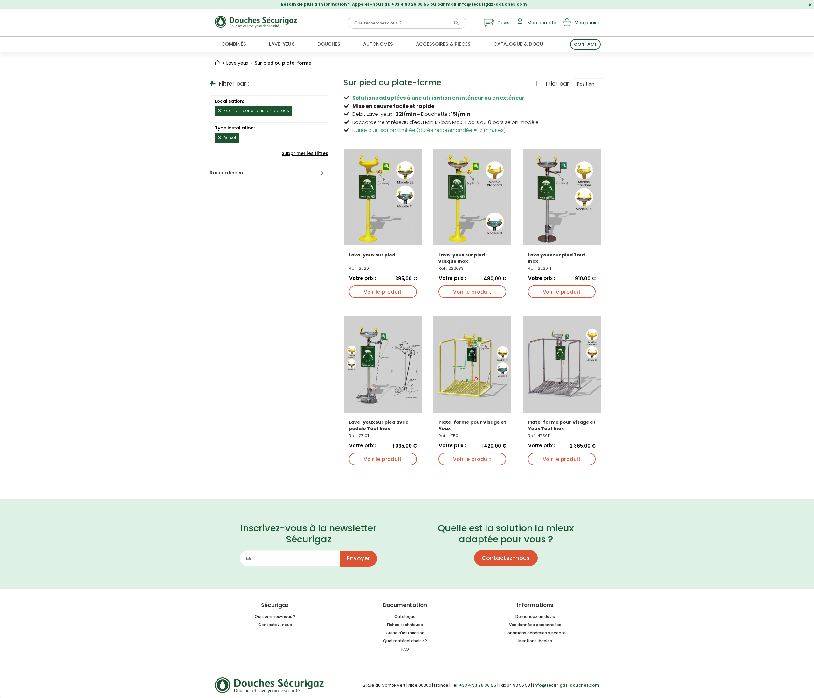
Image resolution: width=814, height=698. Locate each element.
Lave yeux (237, 63)
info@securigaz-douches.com (492, 4)
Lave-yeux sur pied (372, 255)
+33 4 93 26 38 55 (410, 4)
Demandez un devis (535, 616)
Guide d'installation (405, 633)
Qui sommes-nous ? (275, 616)
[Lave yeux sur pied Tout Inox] (562, 197)
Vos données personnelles (535, 624)
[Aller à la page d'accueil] (217, 63)
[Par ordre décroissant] (538, 83)
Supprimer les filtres (305, 153)
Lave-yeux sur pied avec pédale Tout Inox (378, 425)
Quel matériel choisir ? (405, 641)
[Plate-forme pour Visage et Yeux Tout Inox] (562, 364)
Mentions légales (535, 641)
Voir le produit (383, 292)
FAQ (405, 649)
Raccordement (227, 173)
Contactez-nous (506, 558)
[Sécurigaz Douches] (256, 20)
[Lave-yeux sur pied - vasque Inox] (472, 197)
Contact (585, 44)
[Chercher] (456, 23)
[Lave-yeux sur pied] (383, 197)
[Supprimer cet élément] (219, 111)
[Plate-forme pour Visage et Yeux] (472, 364)
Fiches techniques (405, 624)
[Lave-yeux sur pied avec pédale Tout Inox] (383, 364)
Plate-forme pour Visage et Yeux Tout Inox (562, 425)
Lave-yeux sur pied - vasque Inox (463, 258)
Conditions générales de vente (535, 633)
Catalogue (405, 616)
